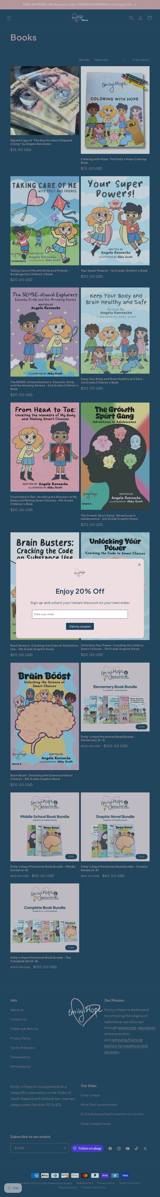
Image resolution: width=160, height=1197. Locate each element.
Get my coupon (80, 626)
